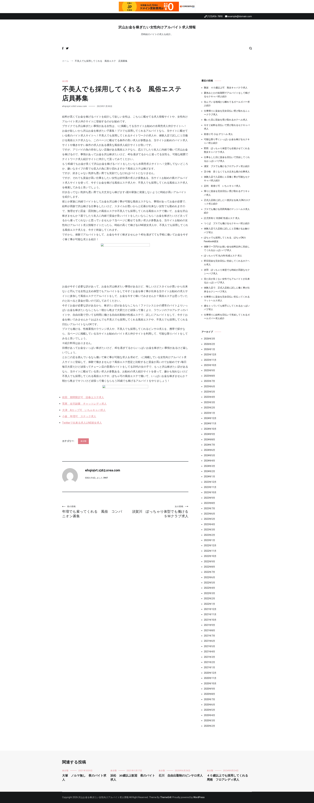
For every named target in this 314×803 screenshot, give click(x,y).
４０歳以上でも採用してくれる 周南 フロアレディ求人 (229, 777)
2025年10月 (210, 365)
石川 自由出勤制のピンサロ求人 (181, 775)
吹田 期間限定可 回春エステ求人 (83, 397)
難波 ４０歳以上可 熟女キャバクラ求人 (225, 87)
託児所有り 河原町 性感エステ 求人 (222, 218)
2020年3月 (209, 720)
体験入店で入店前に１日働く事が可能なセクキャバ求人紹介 (227, 179)
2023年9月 (209, 497)
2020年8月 (209, 694)
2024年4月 (209, 460)
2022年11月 (210, 551)
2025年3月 (209, 402)
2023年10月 (210, 492)
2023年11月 (210, 487)
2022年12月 (210, 545)
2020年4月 (209, 715)
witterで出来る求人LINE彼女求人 (82, 422)
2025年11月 (210, 360)
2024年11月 (210, 423)
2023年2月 (209, 535)
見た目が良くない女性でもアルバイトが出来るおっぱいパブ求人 (227, 281)
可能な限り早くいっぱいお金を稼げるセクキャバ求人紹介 (227, 141)
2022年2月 (209, 598)
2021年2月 (209, 662)
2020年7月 (209, 699)
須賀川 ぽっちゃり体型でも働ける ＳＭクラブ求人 (160, 511)
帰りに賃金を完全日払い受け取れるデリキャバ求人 (227, 193)
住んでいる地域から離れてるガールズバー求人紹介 (227, 104)
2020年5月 (209, 710)
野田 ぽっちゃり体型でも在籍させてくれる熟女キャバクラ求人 (227, 150)
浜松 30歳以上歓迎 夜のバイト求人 (132, 777)
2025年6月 (209, 386)
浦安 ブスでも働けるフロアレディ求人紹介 (227, 166)
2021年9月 (209, 625)
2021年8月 (209, 630)
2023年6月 (209, 513)
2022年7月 (209, 572)
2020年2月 (209, 726)
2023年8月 (209, 503)
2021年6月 (209, 641)
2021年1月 (209, 667)
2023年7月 (209, 508)
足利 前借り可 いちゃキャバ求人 (222, 186)
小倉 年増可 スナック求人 (79, 416)
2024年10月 (210, 429)
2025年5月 (209, 391)
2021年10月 (210, 619)
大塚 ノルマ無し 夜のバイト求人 (84, 777)
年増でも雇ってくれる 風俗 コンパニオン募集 (92, 511)
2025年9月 (209, 370)
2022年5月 (209, 582)
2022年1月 (209, 604)
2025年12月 (210, 354)
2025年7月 (209, 381)
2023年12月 (210, 482)
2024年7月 (209, 444)
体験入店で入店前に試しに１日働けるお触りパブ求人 (227, 230)
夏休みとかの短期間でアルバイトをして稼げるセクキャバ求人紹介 (227, 95)
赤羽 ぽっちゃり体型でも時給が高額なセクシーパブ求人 (227, 272)
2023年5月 (209, 519)
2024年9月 (209, 434)
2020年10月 (210, 683)
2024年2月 (209, 471)
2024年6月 (209, 450)
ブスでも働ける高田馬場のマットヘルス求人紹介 (227, 211)
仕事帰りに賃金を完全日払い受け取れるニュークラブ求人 (227, 113)
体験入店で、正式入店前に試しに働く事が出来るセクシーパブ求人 (227, 289)
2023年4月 (209, 524)
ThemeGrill (165, 797)
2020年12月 (210, 673)
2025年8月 (209, 375)
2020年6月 (209, 704)
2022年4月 (209, 588)
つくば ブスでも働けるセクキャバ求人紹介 (227, 223)
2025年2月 (209, 407)
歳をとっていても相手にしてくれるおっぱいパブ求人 (227, 307)
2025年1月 (209, 413)
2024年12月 (210, 418)
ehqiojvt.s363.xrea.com (74, 106)
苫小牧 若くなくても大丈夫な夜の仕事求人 (227, 171)
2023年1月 (209, 540)
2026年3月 (209, 338)
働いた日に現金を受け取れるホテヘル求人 (225, 119)
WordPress (199, 797)
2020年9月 (209, 688)
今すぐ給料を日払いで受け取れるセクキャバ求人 (227, 127)
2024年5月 (209, 455)
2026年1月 (209, 349)
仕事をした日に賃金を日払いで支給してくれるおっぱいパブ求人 (227, 159)
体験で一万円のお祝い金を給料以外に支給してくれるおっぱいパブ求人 (227, 248)
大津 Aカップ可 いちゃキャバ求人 (84, 410)
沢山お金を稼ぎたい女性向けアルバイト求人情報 (157, 27)
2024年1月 (209, 476)
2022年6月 (209, 577)
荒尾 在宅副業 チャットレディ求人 (84, 403)
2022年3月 (209, 593)
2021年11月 (210, 614)
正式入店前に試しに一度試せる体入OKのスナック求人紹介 (227, 202)
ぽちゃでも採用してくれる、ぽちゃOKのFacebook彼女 (225, 239)
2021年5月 (209, 646)
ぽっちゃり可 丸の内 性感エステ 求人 (223, 255)
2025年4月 (209, 397)
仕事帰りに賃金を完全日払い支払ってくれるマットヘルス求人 (227, 298)
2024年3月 (209, 466)
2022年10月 (210, 556)
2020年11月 (210, 678)
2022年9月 (209, 561)
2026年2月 (209, 344)
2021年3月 (209, 657)
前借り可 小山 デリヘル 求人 (218, 134)
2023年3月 (209, 529)
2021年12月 (210, 609)
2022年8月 (209, 566)
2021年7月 (209, 635)
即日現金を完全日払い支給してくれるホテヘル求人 (227, 263)
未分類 (65, 81)
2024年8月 (209, 439)
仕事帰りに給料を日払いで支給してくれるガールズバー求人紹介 (227, 316)
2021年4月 (209, 651)
